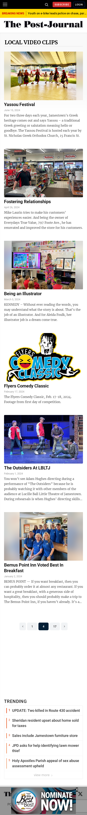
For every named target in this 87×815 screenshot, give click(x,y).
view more (42, 775)
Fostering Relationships (27, 201)
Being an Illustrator (23, 293)
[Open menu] (5, 4)
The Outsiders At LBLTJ (27, 467)
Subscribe (62, 4)
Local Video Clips (31, 42)
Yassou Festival (19, 104)
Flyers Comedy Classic (26, 385)
